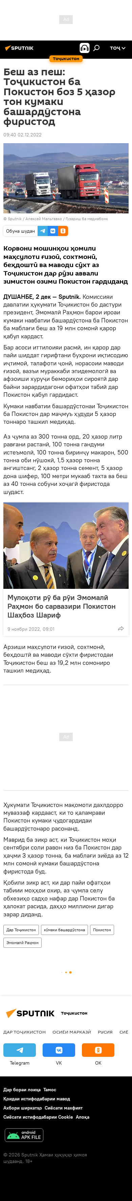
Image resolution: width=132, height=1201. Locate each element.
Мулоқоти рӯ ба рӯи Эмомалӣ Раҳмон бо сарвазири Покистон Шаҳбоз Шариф (61, 606)
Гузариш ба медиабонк (87, 218)
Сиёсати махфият (64, 1108)
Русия (105, 1032)
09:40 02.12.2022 (22, 135)
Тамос (49, 1090)
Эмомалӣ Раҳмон (22, 942)
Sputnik (15, 218)
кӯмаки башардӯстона (64, 929)
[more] (121, 628)
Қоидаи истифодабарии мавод (36, 1099)
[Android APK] (24, 1136)
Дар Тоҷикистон (21, 929)
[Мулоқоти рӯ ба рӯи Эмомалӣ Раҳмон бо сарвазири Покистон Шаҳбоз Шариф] (66, 545)
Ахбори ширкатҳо (22, 1108)
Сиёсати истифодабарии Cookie (38, 1117)
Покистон (102, 929)
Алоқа (82, 1117)
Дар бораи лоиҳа (22, 1090)
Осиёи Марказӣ (71, 1032)
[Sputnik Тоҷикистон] (20, 51)
